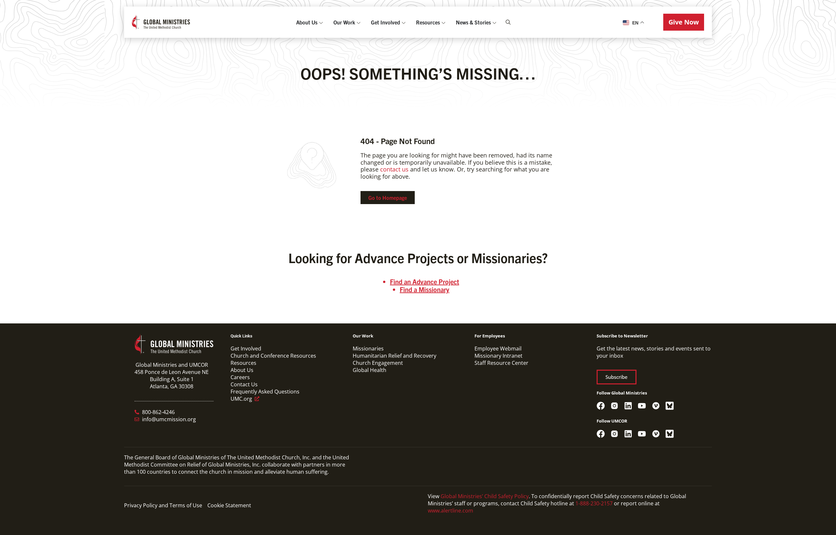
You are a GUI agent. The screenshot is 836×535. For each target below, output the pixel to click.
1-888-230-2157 (594, 503)
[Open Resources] (443, 22)
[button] (683, 22)
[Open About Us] (321, 22)
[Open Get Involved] (404, 22)
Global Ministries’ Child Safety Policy (485, 496)
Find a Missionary (424, 289)
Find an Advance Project (424, 281)
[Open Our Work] (359, 22)
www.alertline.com (450, 510)
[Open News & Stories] (494, 22)
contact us (394, 169)
